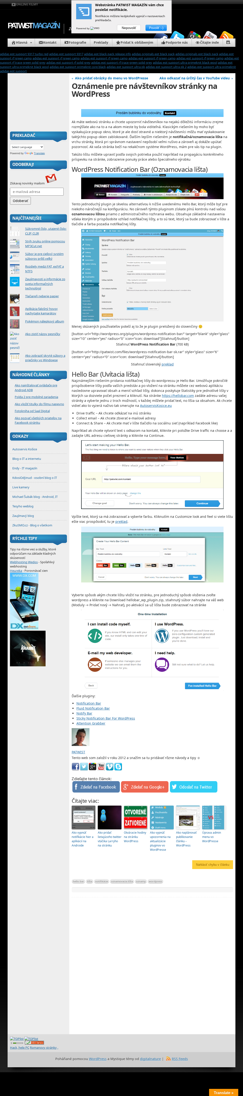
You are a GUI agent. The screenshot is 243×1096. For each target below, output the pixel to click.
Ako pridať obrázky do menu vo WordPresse (111, 78)
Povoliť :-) (156, 28)
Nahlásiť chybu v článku (212, 864)
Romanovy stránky (43, 1047)
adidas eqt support (13, 71)
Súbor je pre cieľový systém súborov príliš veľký (44, 256)
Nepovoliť (129, 28)
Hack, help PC (19, 1047)
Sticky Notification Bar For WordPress (105, 718)
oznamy (141, 881)
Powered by (83, 28)
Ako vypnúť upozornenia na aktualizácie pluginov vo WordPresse (160, 841)
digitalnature (150, 1059)
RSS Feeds (180, 1059)
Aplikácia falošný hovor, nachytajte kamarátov (41, 311)
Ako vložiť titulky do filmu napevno (39, 404)
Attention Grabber (90, 723)
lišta (89, 881)
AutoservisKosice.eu (156, 405)
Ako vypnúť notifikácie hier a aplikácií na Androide (82, 839)
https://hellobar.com (178, 395)
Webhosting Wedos (24, 562)
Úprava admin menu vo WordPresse (211, 837)
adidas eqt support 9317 (66, 54)
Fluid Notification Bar (93, 708)
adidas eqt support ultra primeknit (211, 67)
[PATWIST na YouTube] (209, 38)
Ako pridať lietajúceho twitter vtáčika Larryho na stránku (110, 839)
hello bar (78, 881)
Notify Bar (84, 713)
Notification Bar (88, 703)
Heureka (16, 570)
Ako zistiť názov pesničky (42, 334)
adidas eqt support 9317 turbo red (24, 54)
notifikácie (101, 881)
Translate (39, 153)
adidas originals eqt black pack (153, 54)
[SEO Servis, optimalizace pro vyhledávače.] (34, 1043)
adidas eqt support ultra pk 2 (166, 67)
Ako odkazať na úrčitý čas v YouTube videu (194, 78)
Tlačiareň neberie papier (42, 296)
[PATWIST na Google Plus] (193, 38)
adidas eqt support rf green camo (56, 58)
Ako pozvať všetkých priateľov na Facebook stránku (38, 420)
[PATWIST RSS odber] (226, 38)
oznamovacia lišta (122, 881)
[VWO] (95, 28)
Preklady (101, 42)
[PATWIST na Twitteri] (177, 38)
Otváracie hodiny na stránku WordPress (135, 837)
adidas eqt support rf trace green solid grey (121, 62)
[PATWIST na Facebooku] (160, 38)
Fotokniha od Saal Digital (32, 411)
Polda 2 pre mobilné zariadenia (36, 397)
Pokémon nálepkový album (44, 321)
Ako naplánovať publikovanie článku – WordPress (186, 839)
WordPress (98, 1059)
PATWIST (33, 25)
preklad (168, 364)
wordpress (155, 881)
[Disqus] (152, 967)
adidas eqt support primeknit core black (78, 67)
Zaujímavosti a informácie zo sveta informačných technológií (45, 283)
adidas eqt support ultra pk (126, 67)
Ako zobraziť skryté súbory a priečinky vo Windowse (45, 357)
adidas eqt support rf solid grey (68, 62)
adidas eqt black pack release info (107, 54)
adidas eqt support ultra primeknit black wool (185, 62)
